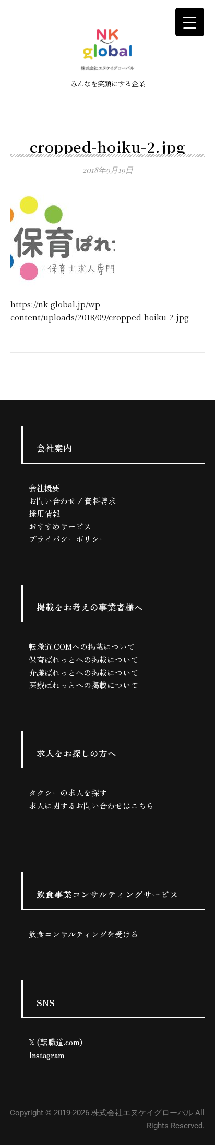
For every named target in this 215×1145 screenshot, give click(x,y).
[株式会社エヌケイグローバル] (107, 49)
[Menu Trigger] (189, 22)
